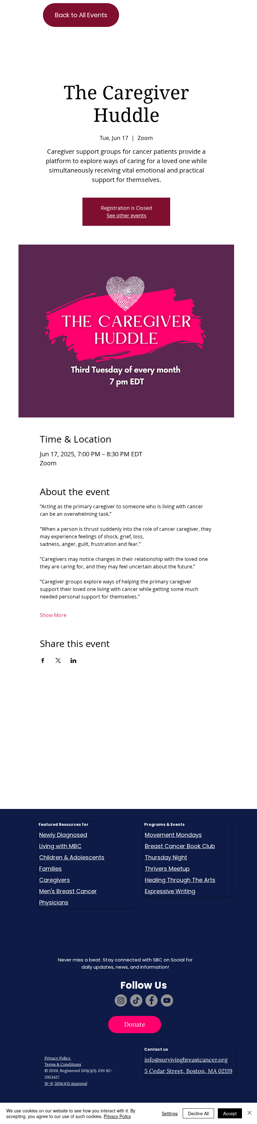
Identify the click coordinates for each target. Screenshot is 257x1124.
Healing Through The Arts (180, 880)
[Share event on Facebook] (43, 660)
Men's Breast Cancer (68, 891)
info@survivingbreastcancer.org (186, 1059)
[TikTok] (136, 1000)
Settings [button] (170, 1113)
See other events (126, 215)
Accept (230, 1113)
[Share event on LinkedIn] (73, 660)
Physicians (53, 902)
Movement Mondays (173, 835)
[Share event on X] (58, 660)
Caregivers (54, 880)
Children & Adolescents (71, 857)
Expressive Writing (170, 891)
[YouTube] (167, 1000)
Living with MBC (60, 846)
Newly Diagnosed (63, 835)
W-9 (49, 1083)
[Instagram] (121, 1000)
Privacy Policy (58, 1057)
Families (50, 869)
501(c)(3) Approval (71, 1083)
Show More (53, 615)
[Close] (249, 1113)
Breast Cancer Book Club (180, 846)
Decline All (198, 1113)
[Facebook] (151, 1000)
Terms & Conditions (63, 1064)
